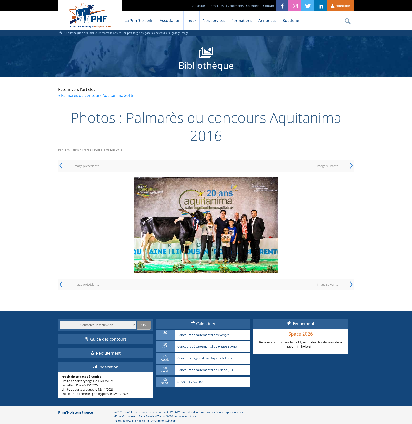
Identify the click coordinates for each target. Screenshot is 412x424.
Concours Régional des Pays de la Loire (204, 358)
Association (170, 20)
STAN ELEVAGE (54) (190, 382)
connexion (343, 6)
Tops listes (216, 6)
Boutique (291, 20)
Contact (268, 6)
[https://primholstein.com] (60, 33)
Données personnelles (229, 412)
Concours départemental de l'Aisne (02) (205, 370)
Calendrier (253, 6)
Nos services (214, 20)
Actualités (199, 6)
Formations (242, 20)
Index (191, 20)
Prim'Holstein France (75, 412)
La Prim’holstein (139, 20)
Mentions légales (202, 412)
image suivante (327, 166)
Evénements (235, 6)
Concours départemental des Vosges (203, 335)
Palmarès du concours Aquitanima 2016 (95, 95)
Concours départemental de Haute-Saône (207, 347)
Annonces (267, 20)
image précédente (86, 166)
